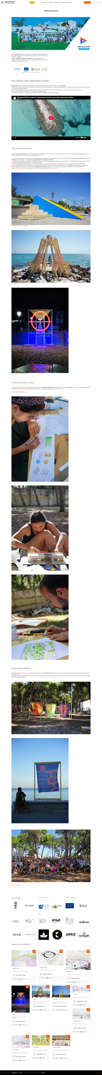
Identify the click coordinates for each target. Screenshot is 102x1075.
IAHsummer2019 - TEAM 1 (61, 1054)
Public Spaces (20, 971)
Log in (88, 2)
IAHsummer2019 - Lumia (40, 1006)
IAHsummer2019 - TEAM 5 (41, 1054)
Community (44, 2)
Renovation (26, 971)
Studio (32, 2)
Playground (36, 1047)
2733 (58, 1009)
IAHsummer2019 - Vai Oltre (61, 1006)
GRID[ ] (14, 1014)
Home (98, 1072)
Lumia (34, 999)
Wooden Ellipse (43, 967)
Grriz (31, 162)
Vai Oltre (55, 999)
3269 (38, 1009)
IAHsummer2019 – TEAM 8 (82, 1001)
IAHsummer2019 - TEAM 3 (21, 975)
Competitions (56, 2)
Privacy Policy (25, 1072)
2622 (44, 977)
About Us (70, 2)
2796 (58, 1058)
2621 (17, 979)
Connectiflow (16, 968)
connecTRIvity (70, 971)
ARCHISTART (14, 1072)
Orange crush (76, 1021)
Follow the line (57, 1047)
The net (75, 994)
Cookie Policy (31, 1072)
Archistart (8, 2)
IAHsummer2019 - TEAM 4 (75, 978)
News (50, 2)
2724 (17, 1024)
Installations (15, 1017)
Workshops (63, 2)
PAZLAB (43, 1072)
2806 (78, 1031)
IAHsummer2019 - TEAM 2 (48, 974)
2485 (38, 1057)
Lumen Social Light (54, 166)
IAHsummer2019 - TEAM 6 (21, 1056)
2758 (71, 982)
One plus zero (16, 1049)
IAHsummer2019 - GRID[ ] (20, 1021)
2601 (17, 1060)
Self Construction (20, 1017)
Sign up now (97, 2)
